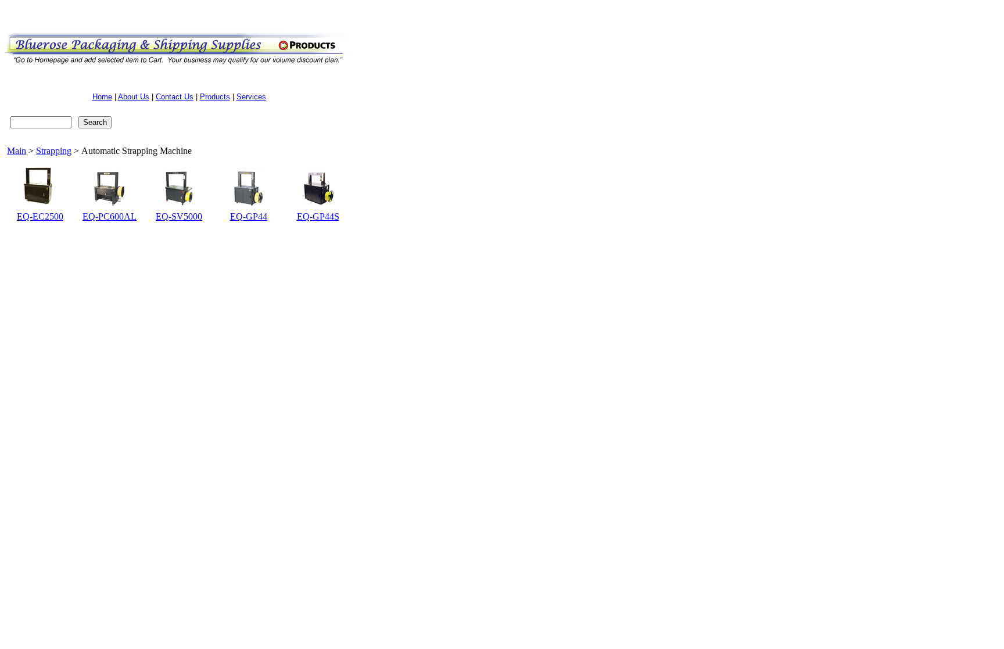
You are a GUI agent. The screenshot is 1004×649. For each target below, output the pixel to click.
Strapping (53, 151)
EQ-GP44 (248, 216)
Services (251, 96)
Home (102, 96)
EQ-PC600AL (110, 216)
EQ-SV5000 (179, 216)
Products (215, 96)
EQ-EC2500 (40, 216)
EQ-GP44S (318, 216)
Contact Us (174, 96)
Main (16, 151)
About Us (133, 96)
